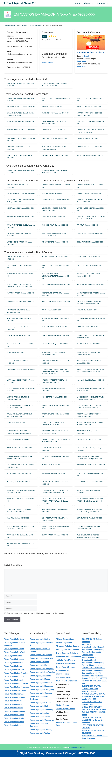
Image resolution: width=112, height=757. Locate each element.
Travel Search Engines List (67, 681)
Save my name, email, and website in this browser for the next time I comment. (37, 613)
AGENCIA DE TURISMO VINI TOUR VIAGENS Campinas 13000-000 (89, 303)
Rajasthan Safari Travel (65, 663)
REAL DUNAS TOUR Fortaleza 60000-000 (90, 474)
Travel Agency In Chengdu (41, 693)
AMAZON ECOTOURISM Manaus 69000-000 (56, 99)
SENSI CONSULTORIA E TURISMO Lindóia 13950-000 (54, 353)
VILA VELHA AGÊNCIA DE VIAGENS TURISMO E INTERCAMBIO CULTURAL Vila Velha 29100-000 (55, 371)
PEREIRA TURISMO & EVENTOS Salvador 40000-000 (88, 528)
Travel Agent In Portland (14, 639)
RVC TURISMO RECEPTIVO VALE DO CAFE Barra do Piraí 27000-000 (55, 491)
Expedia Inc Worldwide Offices (68, 656)
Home (77, 3)
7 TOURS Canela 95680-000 (87, 310)
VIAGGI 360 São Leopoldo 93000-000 (90, 439)
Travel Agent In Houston (14, 649)
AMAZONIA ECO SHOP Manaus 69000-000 (90, 123)
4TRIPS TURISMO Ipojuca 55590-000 (55, 344)
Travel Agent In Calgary (14, 676)
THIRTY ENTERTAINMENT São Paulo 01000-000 (55, 483)
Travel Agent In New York (14, 652)
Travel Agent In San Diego (15, 690)
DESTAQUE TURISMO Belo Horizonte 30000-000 (55, 511)
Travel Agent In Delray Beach (16, 683)
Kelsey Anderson (89, 657)
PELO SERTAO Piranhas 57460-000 (54, 397)
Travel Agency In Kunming (41, 729)
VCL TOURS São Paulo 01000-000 (89, 265)
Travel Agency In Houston (41, 683)
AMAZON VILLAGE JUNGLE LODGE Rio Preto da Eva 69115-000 (91, 131)
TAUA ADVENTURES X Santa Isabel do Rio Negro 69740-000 (20, 114)
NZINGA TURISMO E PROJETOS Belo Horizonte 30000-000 (90, 424)
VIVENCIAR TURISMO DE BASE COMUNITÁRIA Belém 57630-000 (88, 536)
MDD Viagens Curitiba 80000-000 (18, 482)
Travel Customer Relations (67, 653)
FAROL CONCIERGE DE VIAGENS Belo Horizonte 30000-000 (92, 720)
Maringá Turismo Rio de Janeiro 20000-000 (55, 407)
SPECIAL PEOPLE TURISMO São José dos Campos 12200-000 (20, 528)
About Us (89, 3)
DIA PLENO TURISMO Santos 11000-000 (91, 465)
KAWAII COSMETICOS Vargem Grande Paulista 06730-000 (90, 336)
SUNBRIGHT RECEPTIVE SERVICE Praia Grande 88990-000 (54, 381)
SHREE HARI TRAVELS (92, 707)
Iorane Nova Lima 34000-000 (17, 422)
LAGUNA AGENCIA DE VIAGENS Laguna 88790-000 (91, 294)
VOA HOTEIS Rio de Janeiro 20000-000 (55, 335)
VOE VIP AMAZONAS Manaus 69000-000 (21, 107)
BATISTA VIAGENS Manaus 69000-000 (20, 121)
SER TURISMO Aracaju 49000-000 (19, 473)
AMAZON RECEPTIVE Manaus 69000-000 (90, 99)
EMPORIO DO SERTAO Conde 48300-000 (20, 266)
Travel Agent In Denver (13, 725)
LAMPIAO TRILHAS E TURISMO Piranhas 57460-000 (18, 398)
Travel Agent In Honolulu (14, 711)
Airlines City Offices (64, 643)
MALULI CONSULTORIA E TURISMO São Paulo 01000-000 (19, 415)
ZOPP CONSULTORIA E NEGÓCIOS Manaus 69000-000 (89, 114)
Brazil (21, 25)
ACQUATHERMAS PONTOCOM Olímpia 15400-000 (21, 390)
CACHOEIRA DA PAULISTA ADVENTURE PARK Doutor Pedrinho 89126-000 (91, 370)
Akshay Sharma (62, 705)
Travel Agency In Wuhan (40, 733)
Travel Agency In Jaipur (40, 713)
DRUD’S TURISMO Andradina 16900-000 (56, 301)
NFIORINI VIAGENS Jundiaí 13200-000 (55, 257)
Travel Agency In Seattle (40, 716)
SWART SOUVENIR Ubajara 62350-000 (20, 293)
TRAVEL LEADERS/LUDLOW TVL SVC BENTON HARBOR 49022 (94, 712)
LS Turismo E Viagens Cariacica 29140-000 (55, 457)
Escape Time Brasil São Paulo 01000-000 (21, 369)
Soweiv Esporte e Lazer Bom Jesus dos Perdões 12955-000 (55, 528)
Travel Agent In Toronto (14, 669)
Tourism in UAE (62, 670)
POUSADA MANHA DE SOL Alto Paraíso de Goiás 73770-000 (55, 432)
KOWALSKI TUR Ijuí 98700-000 (87, 327)
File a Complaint (48, 62)
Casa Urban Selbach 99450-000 (18, 518)
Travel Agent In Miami (13, 704)
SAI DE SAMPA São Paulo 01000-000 (54, 327)
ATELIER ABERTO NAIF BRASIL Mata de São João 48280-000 (21, 491)
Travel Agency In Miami (39, 662)
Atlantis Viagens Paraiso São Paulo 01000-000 (19, 328)
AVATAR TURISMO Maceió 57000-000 (55, 535)
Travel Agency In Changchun (42, 720)
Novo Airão (37, 25)
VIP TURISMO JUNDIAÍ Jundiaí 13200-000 (20, 536)
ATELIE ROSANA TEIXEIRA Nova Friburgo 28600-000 (88, 353)
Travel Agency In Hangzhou (41, 686)
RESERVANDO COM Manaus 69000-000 (21, 130)
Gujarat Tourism (62, 674)
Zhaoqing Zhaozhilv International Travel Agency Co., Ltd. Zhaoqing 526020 (93, 662)
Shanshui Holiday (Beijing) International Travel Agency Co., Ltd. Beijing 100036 (93, 649)
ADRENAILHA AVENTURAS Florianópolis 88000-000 (56, 362)
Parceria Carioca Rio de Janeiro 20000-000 (20, 345)
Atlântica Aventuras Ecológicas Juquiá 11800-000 (90, 449)
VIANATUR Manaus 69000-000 (87, 138)
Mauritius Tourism (63, 677)
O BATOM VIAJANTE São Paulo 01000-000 (20, 500)
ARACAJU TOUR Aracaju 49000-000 (19, 335)
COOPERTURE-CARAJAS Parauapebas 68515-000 (55, 294)
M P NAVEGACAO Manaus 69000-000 (55, 155)
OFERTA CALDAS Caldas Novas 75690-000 (55, 415)
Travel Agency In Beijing (40, 639)
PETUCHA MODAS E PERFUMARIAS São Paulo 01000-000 (19, 407)
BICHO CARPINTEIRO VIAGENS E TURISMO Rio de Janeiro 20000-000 (19, 286)
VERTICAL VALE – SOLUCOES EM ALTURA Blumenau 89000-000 (89, 407)
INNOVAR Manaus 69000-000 (52, 107)
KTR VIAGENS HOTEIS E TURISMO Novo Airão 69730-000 (54, 85)
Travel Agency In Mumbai (40, 665)
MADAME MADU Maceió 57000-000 (19, 448)
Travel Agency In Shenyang (41, 709)
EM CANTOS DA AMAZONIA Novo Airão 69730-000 (20, 85)
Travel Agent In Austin (13, 701)
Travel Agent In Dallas (13, 666)
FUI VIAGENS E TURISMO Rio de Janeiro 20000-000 (18, 311)
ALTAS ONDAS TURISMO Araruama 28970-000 (54, 449)
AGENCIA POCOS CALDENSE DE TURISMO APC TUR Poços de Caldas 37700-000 (55, 501)
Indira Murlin (87, 644)
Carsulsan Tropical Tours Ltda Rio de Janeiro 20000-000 (19, 457)
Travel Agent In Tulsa (13, 656)
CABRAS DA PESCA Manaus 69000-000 (55, 113)
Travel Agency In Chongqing (42, 689)
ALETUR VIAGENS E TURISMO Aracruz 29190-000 (20, 381)
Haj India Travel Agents (65, 660)
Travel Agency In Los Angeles (42, 672)
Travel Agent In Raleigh (14, 680)
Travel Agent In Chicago (14, 659)
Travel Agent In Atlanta (13, 663)
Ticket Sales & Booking (65, 667)
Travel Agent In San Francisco (16, 687)
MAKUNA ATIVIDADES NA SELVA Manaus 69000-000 (21, 140)
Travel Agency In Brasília (40, 676)
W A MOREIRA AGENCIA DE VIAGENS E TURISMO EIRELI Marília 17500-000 (94, 696)
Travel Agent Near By (77, 747)
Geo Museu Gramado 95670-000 (53, 473)
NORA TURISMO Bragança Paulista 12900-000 (89, 432)
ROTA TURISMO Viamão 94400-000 (89, 518)
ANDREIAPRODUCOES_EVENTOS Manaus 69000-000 (54, 123)
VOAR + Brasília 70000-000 (51, 310)
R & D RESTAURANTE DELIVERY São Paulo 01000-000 (55, 519)
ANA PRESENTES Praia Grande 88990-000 (55, 266)
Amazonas (28, 25)
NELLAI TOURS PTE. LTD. (93, 691)
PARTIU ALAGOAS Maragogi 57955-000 (56, 284)
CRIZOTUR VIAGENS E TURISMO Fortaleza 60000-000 (89, 415)
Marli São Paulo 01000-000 (51, 465)
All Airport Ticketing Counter (68, 646)
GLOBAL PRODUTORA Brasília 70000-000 (55, 320)
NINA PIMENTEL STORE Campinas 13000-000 (19, 320)
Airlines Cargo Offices (65, 639)
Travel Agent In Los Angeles (16, 673)
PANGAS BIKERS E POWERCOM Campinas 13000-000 (88, 275)
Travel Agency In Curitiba (40, 703)
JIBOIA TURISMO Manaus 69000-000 (90, 155)
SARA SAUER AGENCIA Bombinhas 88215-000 (89, 491)
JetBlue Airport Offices (65, 709)
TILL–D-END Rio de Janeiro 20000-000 (90, 482)
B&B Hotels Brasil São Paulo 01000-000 (90, 380)
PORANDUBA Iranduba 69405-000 (89, 107)
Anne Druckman (88, 738)
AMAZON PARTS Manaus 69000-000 (89, 147)
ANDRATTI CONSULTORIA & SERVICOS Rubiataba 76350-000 (56, 441)
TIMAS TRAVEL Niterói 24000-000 (88, 257)
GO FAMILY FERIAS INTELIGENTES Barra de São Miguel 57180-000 (89, 511)
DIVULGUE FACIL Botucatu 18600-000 (90, 284)
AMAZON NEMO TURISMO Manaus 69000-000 (19, 156)
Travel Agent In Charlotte (14, 697)
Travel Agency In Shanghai (41, 655)
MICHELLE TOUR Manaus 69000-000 (55, 138)
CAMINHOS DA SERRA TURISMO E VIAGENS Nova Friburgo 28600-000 (89, 457)
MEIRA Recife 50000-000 (15, 352)
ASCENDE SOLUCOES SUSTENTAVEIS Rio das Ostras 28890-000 (90, 398)
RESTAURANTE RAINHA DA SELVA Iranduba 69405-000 (54, 148)
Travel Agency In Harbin (40, 706)
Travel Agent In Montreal (14, 722)
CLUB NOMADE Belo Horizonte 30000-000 (20, 275)
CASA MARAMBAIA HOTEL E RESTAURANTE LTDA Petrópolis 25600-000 (56, 276)
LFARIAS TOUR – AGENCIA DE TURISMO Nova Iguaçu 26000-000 (19, 432)
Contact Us (102, 3)
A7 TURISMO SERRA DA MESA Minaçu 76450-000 (20, 362)
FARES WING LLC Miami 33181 (95, 736)
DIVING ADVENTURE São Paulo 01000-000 (20, 545)
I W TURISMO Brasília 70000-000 (88, 344)
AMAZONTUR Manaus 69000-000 (53, 130)
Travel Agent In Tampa (13, 708)
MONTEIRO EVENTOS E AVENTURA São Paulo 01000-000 (91, 390)
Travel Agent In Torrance (14, 694)
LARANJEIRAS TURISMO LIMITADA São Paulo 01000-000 (21, 466)
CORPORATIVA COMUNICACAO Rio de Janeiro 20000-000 (90, 362)
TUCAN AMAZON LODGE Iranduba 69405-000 (19, 148)
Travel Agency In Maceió (40, 679)
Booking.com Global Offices (67, 649)
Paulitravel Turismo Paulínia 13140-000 (20, 301)
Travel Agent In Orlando (14, 718)
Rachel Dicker (87, 655)
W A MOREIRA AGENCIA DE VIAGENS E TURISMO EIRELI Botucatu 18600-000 (91, 500)
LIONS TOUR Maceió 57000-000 (18, 439)
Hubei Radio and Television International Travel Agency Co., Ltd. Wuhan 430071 (93, 670)
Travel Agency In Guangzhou (42, 669)
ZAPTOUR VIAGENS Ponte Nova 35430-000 (91, 320)
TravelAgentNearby (11, 25)
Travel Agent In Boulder (14, 715)
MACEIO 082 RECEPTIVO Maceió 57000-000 (53, 390)
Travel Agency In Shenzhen (41, 658)
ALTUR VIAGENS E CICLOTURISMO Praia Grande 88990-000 (19, 511)
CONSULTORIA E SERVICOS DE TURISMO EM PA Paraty (53, 424)
